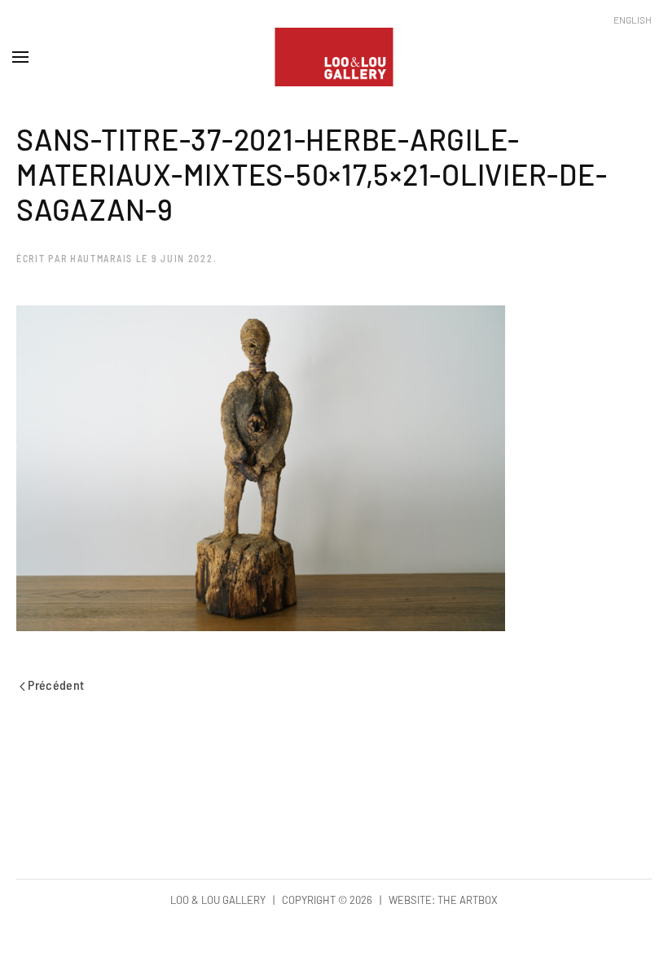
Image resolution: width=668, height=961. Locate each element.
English (632, 19)
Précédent (55, 684)
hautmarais (101, 258)
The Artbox (467, 899)
